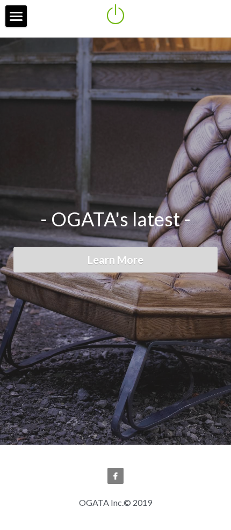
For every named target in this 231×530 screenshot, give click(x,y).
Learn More (115, 267)
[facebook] (115, 491)
